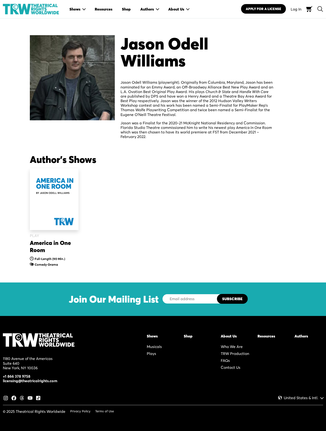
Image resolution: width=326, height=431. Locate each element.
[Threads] (22, 397)
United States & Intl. (301, 398)
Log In (296, 9)
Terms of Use (104, 411)
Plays (151, 353)
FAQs (225, 360)
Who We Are (232, 346)
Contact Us (230, 367)
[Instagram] (6, 397)
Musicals (154, 346)
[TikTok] (38, 397)
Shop (188, 336)
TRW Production (235, 353)
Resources (266, 336)
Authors (301, 336)
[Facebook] (14, 397)
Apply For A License (263, 9)
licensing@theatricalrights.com (30, 380)
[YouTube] (30, 397)
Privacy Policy (80, 411)
